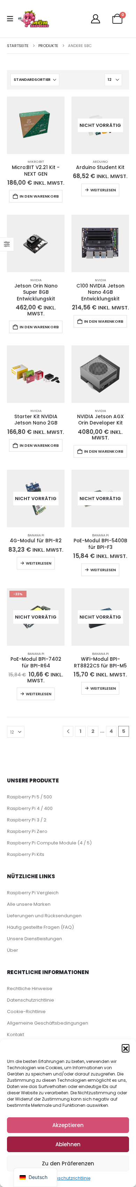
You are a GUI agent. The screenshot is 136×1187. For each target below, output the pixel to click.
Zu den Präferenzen (68, 1163)
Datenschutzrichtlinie (68, 1178)
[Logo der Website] (33, 19)
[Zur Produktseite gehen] (36, 125)
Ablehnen (68, 1144)
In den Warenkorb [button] (39, 196)
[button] (125, 1047)
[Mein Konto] (95, 18)
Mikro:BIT (36, 161)
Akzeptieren (68, 1125)
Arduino (100, 161)
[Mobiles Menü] (12, 19)
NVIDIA (35, 280)
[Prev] (68, 731)
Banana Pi (36, 535)
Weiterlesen (103, 190)
